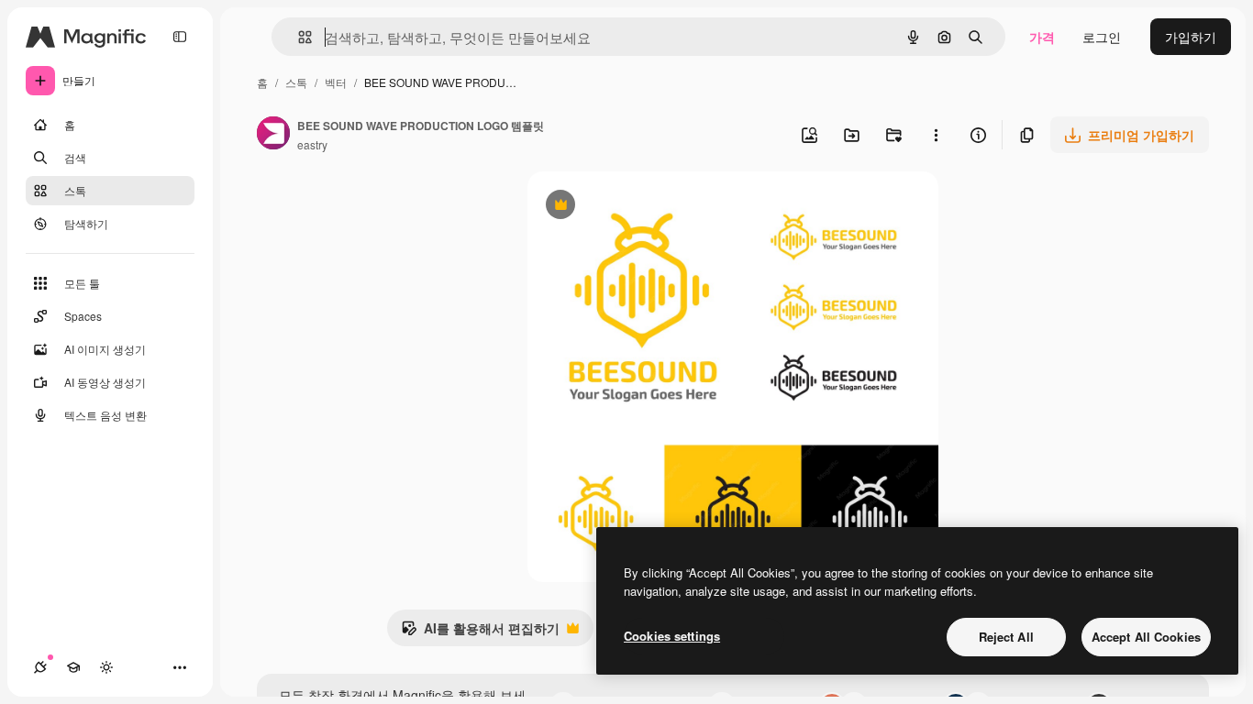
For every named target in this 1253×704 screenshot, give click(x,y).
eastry (312, 144)
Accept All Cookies (1146, 636)
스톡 (296, 82)
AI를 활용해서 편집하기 (480, 632)
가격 (1042, 37)
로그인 (1101, 37)
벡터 (336, 82)
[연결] (40, 667)
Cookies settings (672, 635)
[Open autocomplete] (297, 37)
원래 (633, 206)
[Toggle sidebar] (179, 36)
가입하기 (1190, 37)
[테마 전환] (106, 667)
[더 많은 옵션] (935, 134)
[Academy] (73, 667)
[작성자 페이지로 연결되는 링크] (273, 134)
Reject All (1006, 636)
